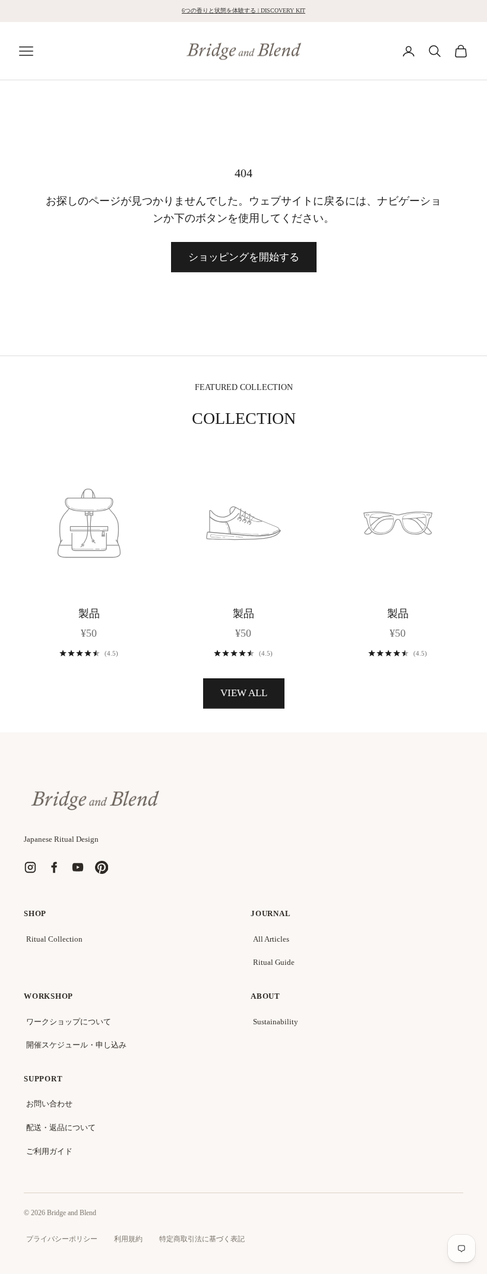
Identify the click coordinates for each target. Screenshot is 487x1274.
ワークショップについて (68, 1021)
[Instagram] (30, 867)
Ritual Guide (274, 962)
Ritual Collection (54, 939)
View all (243, 693)
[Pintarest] (101, 867)
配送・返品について (61, 1127)
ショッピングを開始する (243, 257)
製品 (89, 613)
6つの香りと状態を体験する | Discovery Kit (243, 10)
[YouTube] (77, 867)
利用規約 (128, 1239)
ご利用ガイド (49, 1151)
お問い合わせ (49, 1103)
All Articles (271, 939)
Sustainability (275, 1021)
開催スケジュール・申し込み (76, 1044)
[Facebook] (54, 867)
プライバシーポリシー (61, 1239)
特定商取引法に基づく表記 (202, 1239)
